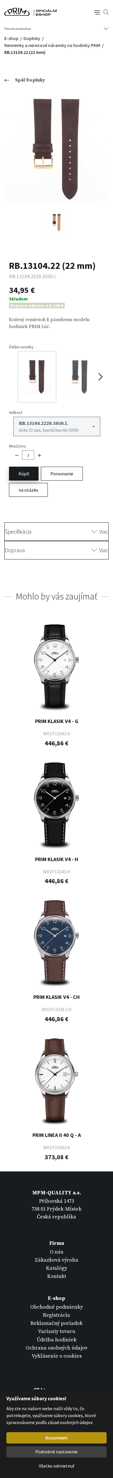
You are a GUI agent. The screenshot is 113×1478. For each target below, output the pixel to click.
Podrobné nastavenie (56, 1452)
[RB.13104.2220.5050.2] (56, 222)
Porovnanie (61, 474)
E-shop (11, 38)
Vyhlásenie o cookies (57, 1356)
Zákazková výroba (56, 1260)
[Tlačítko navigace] (97, 12)
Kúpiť (24, 474)
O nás (56, 1252)
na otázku (28, 490)
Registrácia (56, 1315)
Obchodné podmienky (56, 1307)
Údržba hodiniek (56, 1339)
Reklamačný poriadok (56, 1323)
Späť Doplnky (30, 80)
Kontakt (56, 1276)
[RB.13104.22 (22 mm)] (56, 149)
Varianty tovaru (56, 1331)
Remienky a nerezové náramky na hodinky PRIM (52, 45)
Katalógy (56, 1268)
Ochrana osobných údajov (57, 1348)
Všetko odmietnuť (56, 1466)
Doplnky (32, 38)
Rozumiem (56, 1438)
